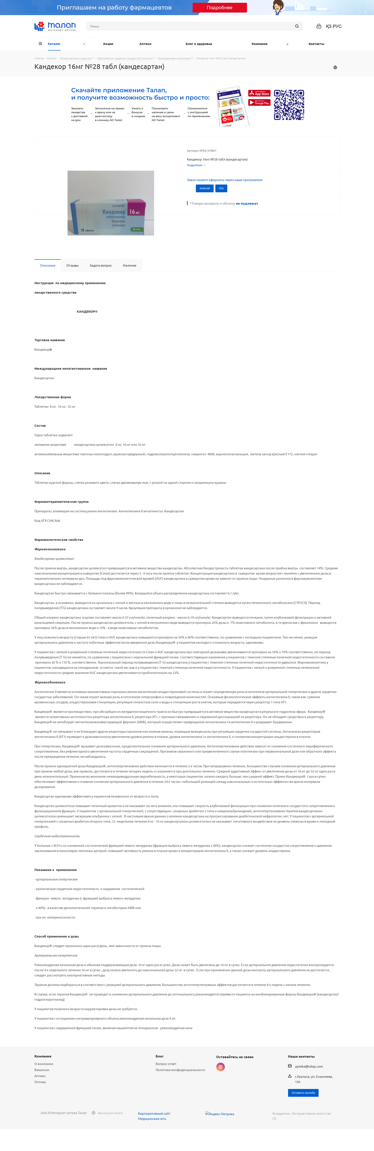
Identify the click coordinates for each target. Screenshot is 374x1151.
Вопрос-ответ (166, 1064)
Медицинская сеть (152, 1118)
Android (205, 188)
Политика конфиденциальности (180, 1070)
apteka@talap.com (309, 1066)
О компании (43, 1064)
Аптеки (39, 1076)
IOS (221, 188)
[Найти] (297, 26)
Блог (160, 1056)
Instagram (220, 1067)
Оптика (40, 1082)
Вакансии (41, 1070)
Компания (42, 1056)
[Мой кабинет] (319, 26)
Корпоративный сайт (154, 1113)
